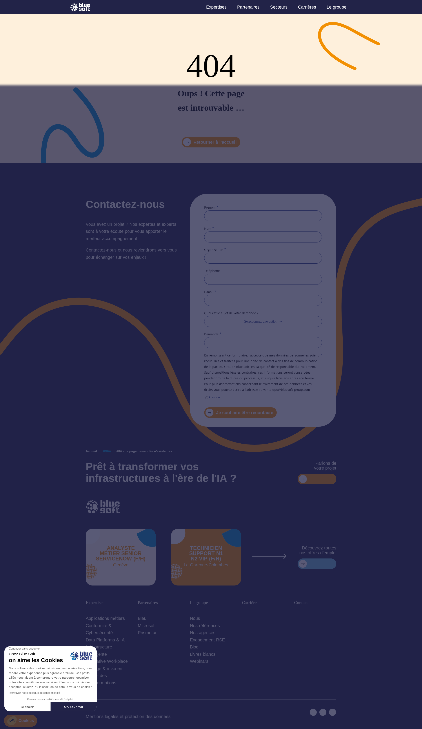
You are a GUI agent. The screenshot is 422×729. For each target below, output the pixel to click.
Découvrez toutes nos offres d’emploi (317, 550)
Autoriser (214, 397)
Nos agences (202, 632)
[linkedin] (313, 712)
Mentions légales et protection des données (128, 716)
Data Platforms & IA (105, 639)
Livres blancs (202, 654)
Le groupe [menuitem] (336, 7)
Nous (195, 618)
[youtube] (323, 712)
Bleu (142, 618)
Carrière (249, 602)
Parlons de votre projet (325, 465)
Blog (194, 647)
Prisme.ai (147, 632)
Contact (301, 602)
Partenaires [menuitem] (248, 7)
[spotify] (332, 712)
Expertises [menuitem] (216, 7)
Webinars (199, 661)
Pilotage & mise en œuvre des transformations (104, 675)
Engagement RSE (207, 639)
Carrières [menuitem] (307, 7)
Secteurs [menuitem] (278, 7)
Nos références (205, 625)
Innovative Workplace (107, 661)
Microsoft (147, 625)
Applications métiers (105, 618)
